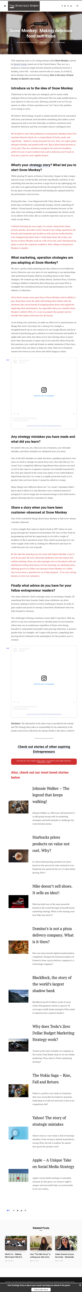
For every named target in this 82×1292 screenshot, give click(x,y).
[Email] (3, 83)
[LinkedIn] (3, 78)
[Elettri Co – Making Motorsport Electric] (16, 1243)
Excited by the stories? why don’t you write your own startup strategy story (44, 761)
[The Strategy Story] (24, 6)
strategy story (39, 165)
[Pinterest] (25, 1210)
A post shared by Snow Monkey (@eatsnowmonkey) (44, 425)
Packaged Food (41, 24)
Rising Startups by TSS (28, 42)
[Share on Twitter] (3, 72)
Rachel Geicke (20, 64)
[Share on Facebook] (3, 67)
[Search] (76, 6)
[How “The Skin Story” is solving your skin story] (41, 1243)
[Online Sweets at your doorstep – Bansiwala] (66, 1243)
